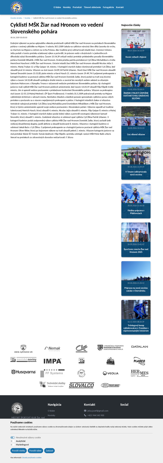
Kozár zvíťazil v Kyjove (136, 57)
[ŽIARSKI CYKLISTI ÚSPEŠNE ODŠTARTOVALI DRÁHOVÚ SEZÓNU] (136, 85)
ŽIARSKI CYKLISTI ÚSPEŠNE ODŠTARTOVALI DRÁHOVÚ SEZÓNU (136, 96)
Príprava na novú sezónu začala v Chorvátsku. (136, 289)
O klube (57, 7)
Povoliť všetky (18, 450)
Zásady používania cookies (32, 458)
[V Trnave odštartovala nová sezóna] (136, 162)
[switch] (12, 441)
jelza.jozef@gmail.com (97, 410)
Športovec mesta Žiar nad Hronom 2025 (136, 250)
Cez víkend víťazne (136, 134)
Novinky (67, 7)
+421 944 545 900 (95, 415)
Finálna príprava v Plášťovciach (136, 212)
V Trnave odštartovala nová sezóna (135, 173)
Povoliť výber (35, 450)
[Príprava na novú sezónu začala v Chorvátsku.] (136, 278)
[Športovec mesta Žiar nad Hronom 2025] (136, 239)
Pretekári (77, 7)
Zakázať (49, 450)
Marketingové (22, 444)
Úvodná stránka (16, 18)
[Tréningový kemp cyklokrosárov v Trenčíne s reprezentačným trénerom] (136, 317)
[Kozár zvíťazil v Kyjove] (136, 46)
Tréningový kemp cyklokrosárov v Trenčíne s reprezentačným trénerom (136, 328)
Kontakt (120, 7)
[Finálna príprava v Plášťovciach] (136, 201)
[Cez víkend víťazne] (136, 123)
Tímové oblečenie (92, 7)
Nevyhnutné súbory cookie (28, 437)
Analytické (20, 441)
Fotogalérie (108, 7)
